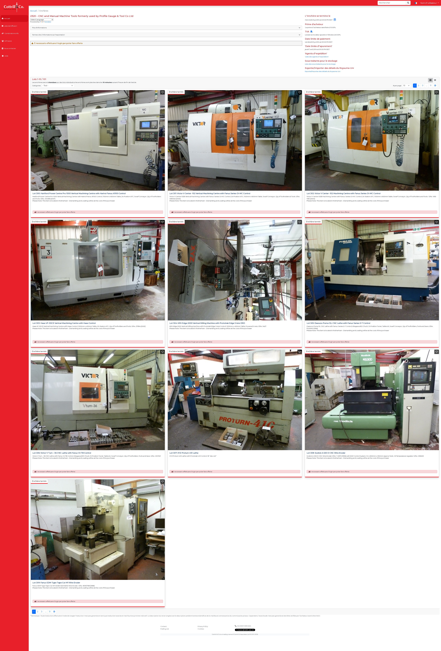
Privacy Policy (203, 626)
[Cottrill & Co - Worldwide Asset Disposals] (14, 7)
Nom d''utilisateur (428, 3)
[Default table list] (435, 80)
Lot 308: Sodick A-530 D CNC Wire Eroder (326, 453)
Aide (6, 56)
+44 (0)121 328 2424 (243, 626)
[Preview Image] (98, 140)
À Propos (8, 41)
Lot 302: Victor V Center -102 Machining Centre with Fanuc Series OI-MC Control (343, 193)
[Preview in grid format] (430, 80)
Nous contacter (10, 48)
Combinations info (12, 33)
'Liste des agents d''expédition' (317, 57)
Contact (163, 626)
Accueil (7, 18)
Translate (47, 22)
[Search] (408, 3)
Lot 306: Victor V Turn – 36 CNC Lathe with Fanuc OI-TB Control (62, 453)
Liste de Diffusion (10, 26)
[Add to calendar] (334, 20)
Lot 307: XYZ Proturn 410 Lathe (184, 453)
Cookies (201, 629)
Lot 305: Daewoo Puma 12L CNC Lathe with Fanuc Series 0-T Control (338, 323)
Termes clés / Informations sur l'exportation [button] (48, 35)
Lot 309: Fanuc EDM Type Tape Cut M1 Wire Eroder (56, 583)
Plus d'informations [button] (39, 28)
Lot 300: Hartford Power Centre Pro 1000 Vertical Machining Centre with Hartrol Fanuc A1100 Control (79, 193)
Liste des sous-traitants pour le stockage (320, 64)
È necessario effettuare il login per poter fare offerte (55, 212)
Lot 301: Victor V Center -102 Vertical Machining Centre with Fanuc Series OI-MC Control (210, 193)
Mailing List (164, 629)
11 (430, 85)
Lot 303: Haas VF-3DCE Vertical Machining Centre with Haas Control (64, 323)
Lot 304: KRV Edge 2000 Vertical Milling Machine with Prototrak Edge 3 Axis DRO (207, 323)
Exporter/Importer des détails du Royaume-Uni (322, 71)
